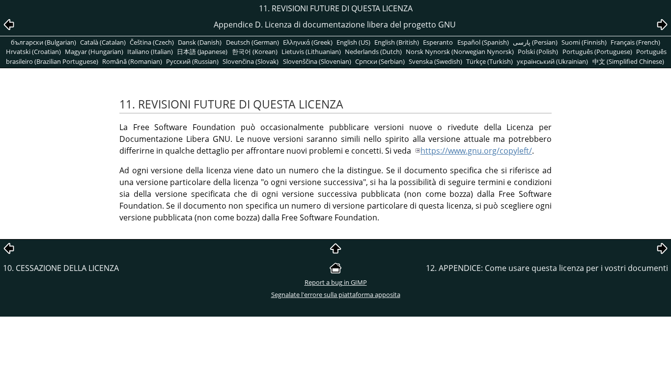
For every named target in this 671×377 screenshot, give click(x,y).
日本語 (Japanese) (202, 51)
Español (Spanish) (483, 42)
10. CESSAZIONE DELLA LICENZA (61, 268)
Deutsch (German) (252, 42)
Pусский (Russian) (192, 61)
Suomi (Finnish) (584, 42)
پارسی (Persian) (535, 42)
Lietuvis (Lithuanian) (311, 51)
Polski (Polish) (538, 51)
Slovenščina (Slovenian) (317, 61)
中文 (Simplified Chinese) (628, 61)
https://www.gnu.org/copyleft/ (476, 150)
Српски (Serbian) (380, 61)
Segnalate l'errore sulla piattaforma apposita (335, 294)
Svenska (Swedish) (435, 61)
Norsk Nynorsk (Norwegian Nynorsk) (460, 51)
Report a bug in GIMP (336, 282)
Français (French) (635, 42)
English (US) (353, 42)
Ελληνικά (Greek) (308, 42)
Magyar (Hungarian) (94, 51)
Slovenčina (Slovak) (251, 61)
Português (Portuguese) (597, 51)
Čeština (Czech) (152, 42)
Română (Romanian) (132, 61)
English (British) (396, 42)
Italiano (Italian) (150, 51)
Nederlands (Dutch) (373, 51)
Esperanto (438, 42)
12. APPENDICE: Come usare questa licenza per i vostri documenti (547, 268)
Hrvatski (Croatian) (33, 51)
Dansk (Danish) (200, 42)
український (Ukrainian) (552, 61)
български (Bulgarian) (43, 42)
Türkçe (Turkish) (489, 61)
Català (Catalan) (103, 42)
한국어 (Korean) (255, 51)
